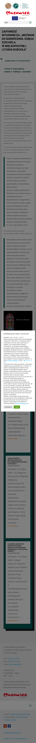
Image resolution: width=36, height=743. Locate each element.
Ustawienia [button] (8, 407)
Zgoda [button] (17, 407)
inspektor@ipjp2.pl (13, 360)
